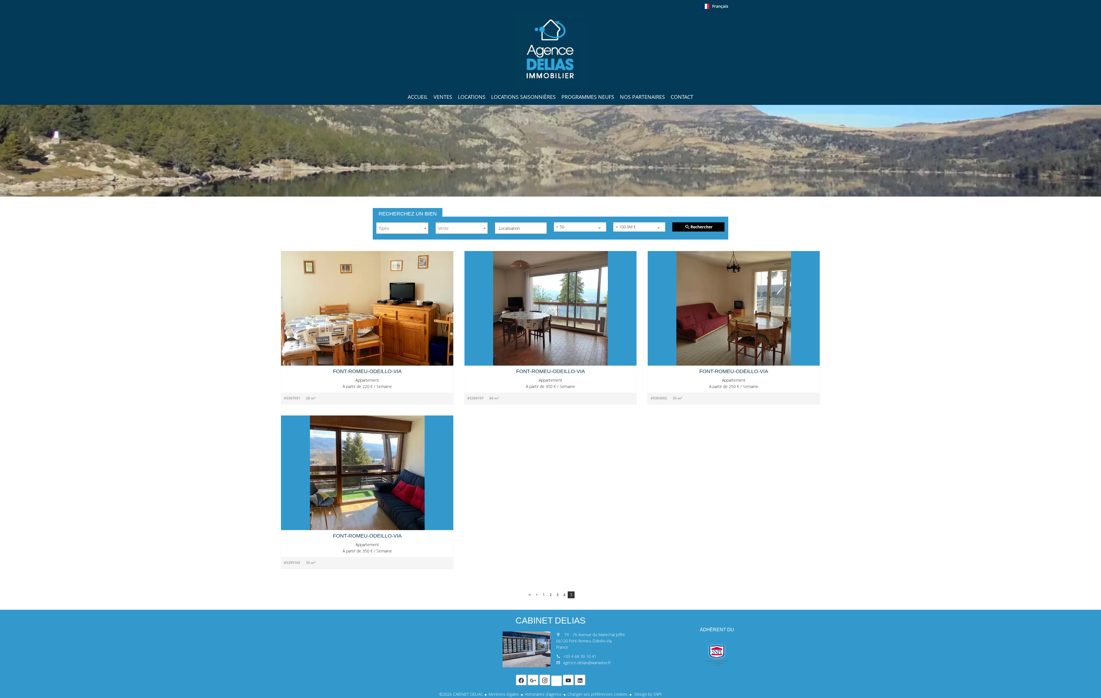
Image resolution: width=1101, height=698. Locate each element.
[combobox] (402, 228)
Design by (647, 694)
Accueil (550, 50)
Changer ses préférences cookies (597, 694)
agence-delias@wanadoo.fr (587, 662)
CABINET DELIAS (550, 620)
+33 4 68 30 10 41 (579, 656)
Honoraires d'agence (543, 694)
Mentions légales (504, 694)
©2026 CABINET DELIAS (461, 694)
